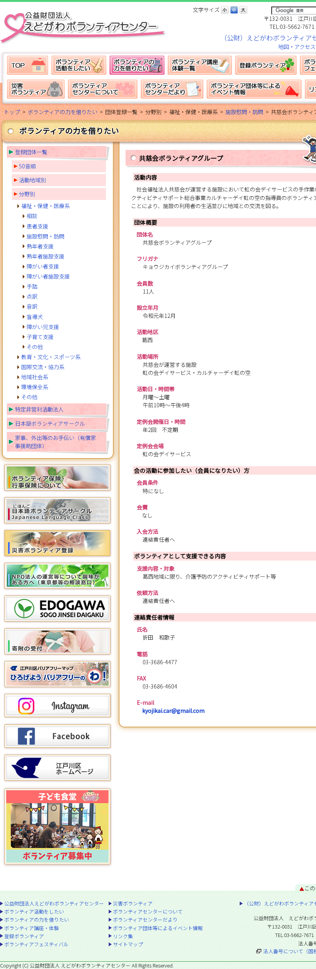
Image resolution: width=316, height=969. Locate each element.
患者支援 (37, 226)
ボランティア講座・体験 (200, 65)
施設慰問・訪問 (244, 112)
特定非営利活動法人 (39, 409)
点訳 (32, 296)
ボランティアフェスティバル (36, 944)
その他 (35, 347)
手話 (32, 286)
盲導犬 (35, 317)
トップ (12, 112)
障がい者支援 (43, 266)
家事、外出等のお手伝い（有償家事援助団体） (55, 442)
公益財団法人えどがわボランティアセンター (27, 65)
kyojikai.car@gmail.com (173, 710)
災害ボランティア (36, 89)
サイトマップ (128, 944)
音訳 (32, 306)
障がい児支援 (43, 327)
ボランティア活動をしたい (78, 65)
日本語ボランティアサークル (50, 423)
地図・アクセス (297, 46)
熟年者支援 (40, 246)
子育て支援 (40, 337)
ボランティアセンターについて (103, 89)
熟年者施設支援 (45, 256)
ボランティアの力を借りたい (137, 65)
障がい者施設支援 (48, 276)
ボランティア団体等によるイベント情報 (254, 89)
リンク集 (123, 936)
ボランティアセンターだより (172, 89)
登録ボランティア (266, 65)
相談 (32, 216)
